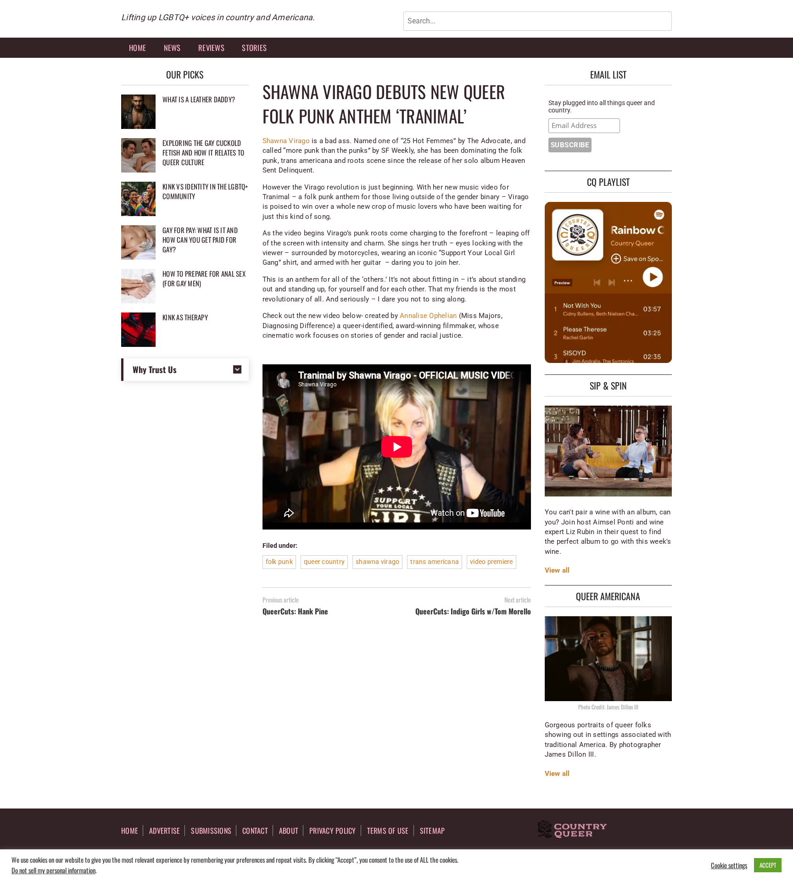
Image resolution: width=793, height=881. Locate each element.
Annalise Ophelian (428, 316)
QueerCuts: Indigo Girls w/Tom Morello (473, 611)
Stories (254, 47)
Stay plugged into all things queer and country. (601, 106)
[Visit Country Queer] (572, 830)
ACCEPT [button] (767, 865)
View (552, 570)
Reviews (211, 47)
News (172, 47)
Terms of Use (388, 830)
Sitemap (432, 830)
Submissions (211, 830)
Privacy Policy (332, 830)
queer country (324, 561)
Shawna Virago (286, 141)
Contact (255, 830)
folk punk (279, 561)
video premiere (491, 561)
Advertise (164, 830)
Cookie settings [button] (729, 865)
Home (137, 47)
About (288, 830)
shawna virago (377, 561)
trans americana (434, 561)
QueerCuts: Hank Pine (295, 611)
